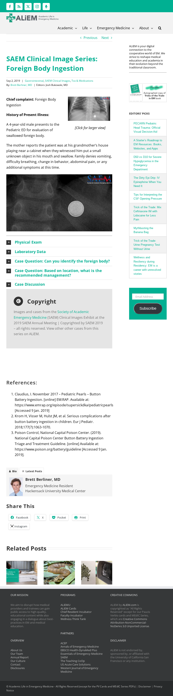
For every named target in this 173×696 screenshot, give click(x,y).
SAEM (64, 657)
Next (105, 37)
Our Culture (18, 661)
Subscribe (147, 308)
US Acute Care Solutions (76, 664)
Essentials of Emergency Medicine (82, 654)
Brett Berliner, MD (21, 85)
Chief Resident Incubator (76, 612)
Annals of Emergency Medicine (80, 646)
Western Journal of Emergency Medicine (79, 669)
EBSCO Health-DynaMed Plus (79, 650)
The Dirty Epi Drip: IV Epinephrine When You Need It (147, 182)
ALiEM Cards (68, 608)
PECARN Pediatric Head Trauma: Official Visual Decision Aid (147, 127)
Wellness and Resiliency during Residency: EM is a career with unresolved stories (147, 265)
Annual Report (20, 657)
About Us (16, 650)
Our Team (17, 654)
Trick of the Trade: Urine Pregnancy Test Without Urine (147, 245)
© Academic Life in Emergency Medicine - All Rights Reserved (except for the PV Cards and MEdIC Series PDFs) (71, 686)
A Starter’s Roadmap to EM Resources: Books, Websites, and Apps (148, 144)
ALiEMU (65, 605)
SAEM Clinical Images (57, 81)
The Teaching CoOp (73, 661)
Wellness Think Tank (73, 619)
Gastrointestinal (34, 81)
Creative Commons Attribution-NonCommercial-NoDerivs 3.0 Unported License (129, 622)
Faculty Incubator (72, 615)
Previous (90, 37)
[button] (159, 28)
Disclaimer (144, 686)
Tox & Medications (82, 81)
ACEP (64, 643)
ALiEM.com (130, 605)
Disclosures (18, 668)
